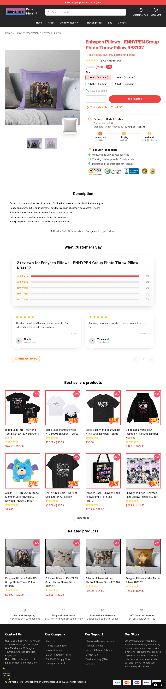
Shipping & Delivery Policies (100, 641)
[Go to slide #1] (34, 143)
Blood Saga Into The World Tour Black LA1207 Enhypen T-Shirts (22, 433)
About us (50, 641)
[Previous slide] (10, 87)
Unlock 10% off (6, 674)
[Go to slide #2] (51, 143)
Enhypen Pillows (51, 33)
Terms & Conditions (56, 645)
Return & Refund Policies (99, 650)
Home (8, 33)
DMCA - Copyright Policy (58, 654)
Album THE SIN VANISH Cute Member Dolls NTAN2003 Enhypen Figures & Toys (22, 496)
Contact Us (92, 654)
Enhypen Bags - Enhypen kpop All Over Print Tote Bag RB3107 (103, 496)
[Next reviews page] (151, 359)
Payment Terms (94, 645)
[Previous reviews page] (135, 359)
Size (88, 72)
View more (83, 518)
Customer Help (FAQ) (97, 659)
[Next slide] (75, 87)
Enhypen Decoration (27, 33)
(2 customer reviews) (111, 60)
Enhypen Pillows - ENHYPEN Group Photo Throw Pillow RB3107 (21, 582)
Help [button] (160, 685)
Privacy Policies (54, 650)
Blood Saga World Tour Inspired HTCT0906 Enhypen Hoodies (142, 433)
